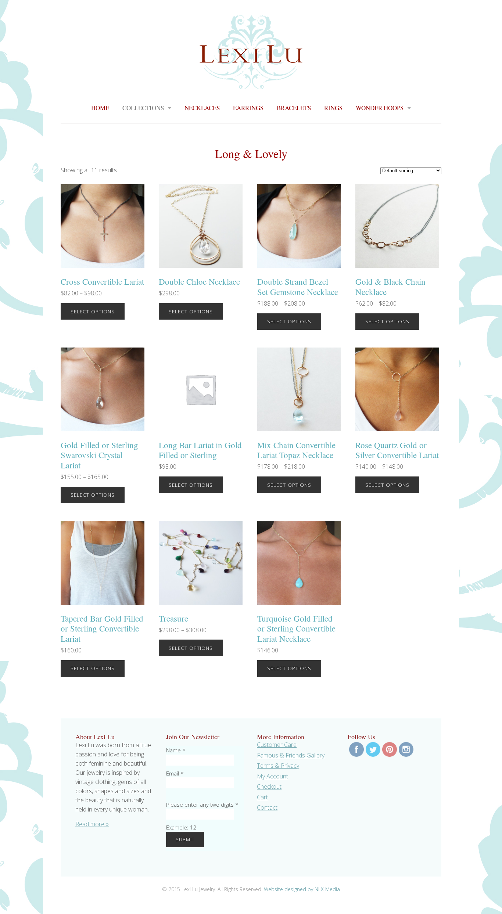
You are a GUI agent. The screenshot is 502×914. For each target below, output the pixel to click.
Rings (333, 108)
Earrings (248, 108)
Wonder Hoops (380, 108)
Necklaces (202, 108)
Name (176, 750)
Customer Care (277, 745)
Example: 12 (181, 827)
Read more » (92, 824)
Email (175, 773)
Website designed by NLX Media (302, 889)
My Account (272, 776)
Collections (143, 108)
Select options (93, 311)
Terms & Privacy (278, 766)
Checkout (269, 786)
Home (100, 108)
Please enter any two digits (202, 804)
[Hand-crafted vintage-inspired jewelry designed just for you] (251, 85)
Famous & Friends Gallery (290, 755)
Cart (262, 797)
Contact (267, 807)
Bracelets (294, 108)
